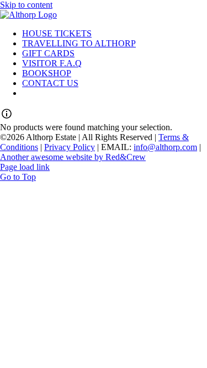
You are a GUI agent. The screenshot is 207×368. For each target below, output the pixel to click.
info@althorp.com (165, 147)
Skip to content (26, 4)
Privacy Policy (69, 147)
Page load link (25, 167)
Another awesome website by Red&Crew (73, 157)
